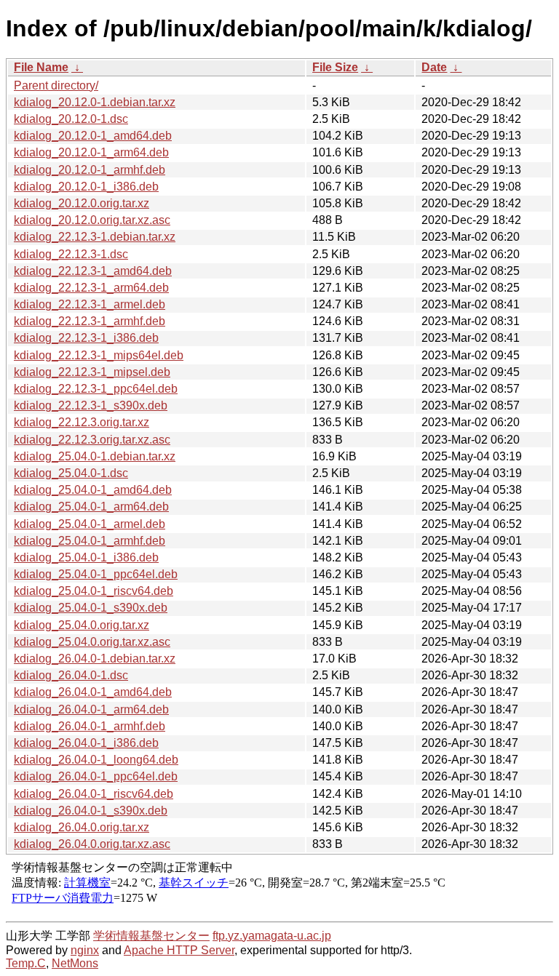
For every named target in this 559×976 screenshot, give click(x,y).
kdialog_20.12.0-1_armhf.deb (89, 170)
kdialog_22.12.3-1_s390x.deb (90, 405)
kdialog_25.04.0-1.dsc (71, 473)
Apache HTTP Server (179, 950)
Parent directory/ (56, 85)
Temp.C (26, 963)
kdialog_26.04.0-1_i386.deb (86, 743)
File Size (335, 67)
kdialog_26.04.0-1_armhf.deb (89, 726)
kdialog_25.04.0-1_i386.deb (86, 557)
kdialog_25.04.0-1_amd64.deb (93, 490)
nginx (85, 950)
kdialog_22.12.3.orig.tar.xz (81, 422)
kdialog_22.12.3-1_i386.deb (86, 338)
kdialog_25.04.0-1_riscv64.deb (93, 591)
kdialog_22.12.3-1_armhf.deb (89, 321)
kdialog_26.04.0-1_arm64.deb (91, 709)
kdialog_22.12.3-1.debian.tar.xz (94, 237)
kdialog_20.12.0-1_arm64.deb (91, 152)
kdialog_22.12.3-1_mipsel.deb (92, 372)
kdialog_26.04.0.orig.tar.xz (81, 827)
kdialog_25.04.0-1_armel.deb (89, 524)
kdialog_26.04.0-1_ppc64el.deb (96, 776)
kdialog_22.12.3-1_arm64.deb (91, 287)
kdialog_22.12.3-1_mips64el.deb (98, 355)
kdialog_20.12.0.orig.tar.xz (81, 203)
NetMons (75, 963)
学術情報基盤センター (151, 935)
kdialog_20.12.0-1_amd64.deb (93, 135)
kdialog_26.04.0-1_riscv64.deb (93, 794)
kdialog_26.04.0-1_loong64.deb (96, 759)
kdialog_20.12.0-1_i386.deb (86, 186)
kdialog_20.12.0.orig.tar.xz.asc (92, 220)
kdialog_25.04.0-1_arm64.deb (91, 506)
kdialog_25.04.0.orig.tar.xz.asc (92, 642)
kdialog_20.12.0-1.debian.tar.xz (94, 102)
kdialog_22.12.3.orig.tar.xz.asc (92, 439)
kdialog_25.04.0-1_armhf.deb (89, 541)
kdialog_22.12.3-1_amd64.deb (93, 271)
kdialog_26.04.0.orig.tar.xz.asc (92, 844)
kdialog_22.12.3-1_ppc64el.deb (96, 389)
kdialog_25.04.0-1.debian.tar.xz (94, 456)
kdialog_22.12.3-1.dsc (71, 254)
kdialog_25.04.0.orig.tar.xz (81, 625)
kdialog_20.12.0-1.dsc (71, 119)
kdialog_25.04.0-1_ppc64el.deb (96, 574)
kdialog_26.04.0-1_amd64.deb (93, 692)
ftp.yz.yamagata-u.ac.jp (272, 935)
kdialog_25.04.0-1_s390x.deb (90, 607)
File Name (41, 67)
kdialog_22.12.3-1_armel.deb (89, 304)
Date (434, 67)
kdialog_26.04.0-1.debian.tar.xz (94, 658)
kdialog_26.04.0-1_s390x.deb (90, 810)
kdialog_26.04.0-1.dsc (71, 675)
